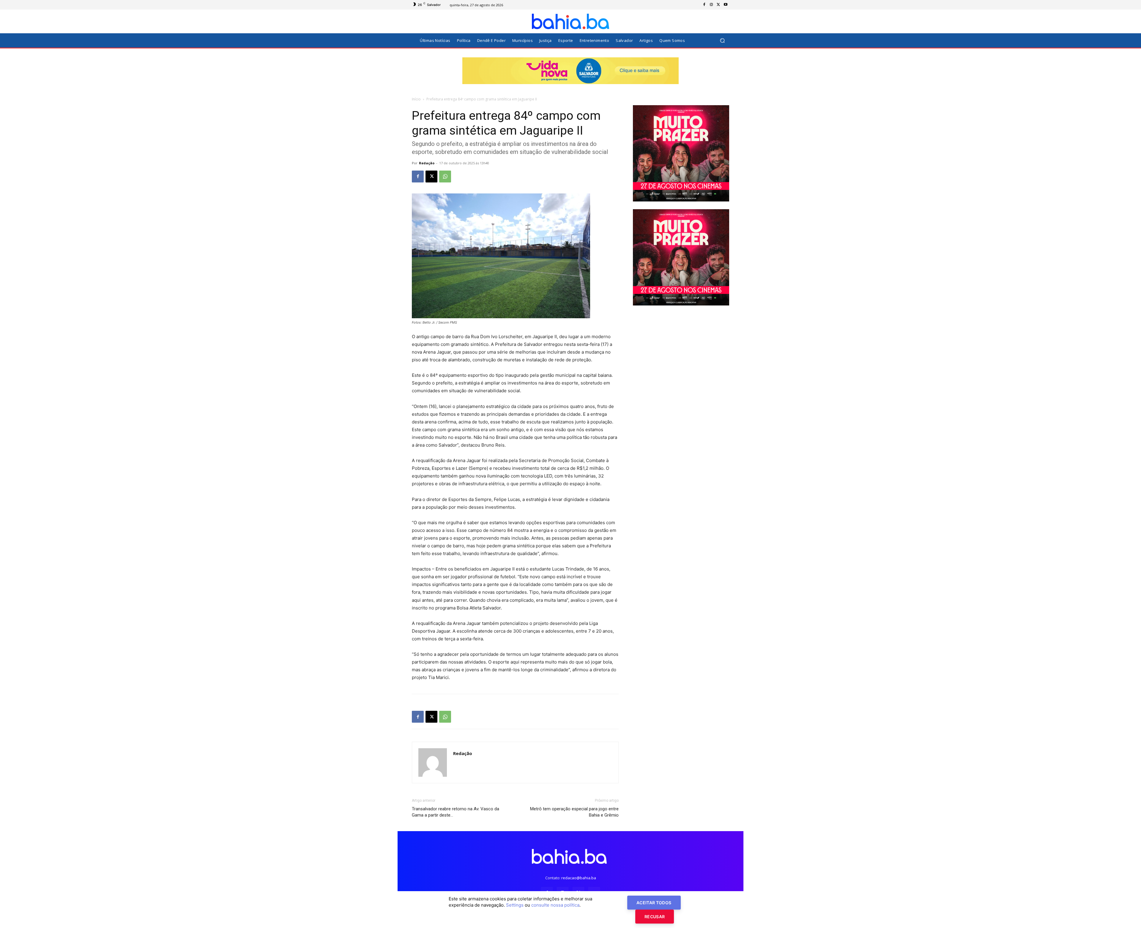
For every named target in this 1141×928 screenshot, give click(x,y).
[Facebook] (704, 4)
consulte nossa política (555, 905)
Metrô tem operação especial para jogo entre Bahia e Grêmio (574, 812)
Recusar (654, 916)
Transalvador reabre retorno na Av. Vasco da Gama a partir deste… (455, 812)
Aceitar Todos (654, 902)
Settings (515, 905)
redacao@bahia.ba (578, 877)
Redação (426, 163)
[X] (718, 4)
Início (416, 99)
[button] (722, 41)
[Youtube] (725, 4)
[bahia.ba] (570, 21)
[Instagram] (711, 4)
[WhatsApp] (445, 176)
